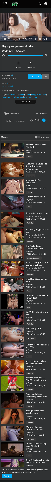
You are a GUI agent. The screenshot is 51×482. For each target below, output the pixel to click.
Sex (44, 94)
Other (29, 157)
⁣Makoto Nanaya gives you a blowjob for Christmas (36, 363)
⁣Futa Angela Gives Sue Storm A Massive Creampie (36, 166)
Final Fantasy (12, 94)
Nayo (21, 94)
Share (18, 67)
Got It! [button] (7, 476)
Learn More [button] (30, 472)
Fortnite (30, 223)
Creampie (30, 176)
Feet (4, 97)
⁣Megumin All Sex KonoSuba (33, 181)
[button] (46, 3)
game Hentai (7, 86)
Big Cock (11, 97)
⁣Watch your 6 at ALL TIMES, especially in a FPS (36, 380)
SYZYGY (6, 75)
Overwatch (31, 338)
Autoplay (45, 137)
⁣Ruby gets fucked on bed (37, 213)
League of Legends (33, 258)
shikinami (29, 399)
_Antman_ (30, 150)
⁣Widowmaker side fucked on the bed (34, 428)
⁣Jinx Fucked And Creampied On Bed (34, 247)
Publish (38, 120)
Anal (28, 307)
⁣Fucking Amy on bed (35, 196)
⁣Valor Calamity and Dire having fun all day (37, 263)
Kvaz (28, 185)
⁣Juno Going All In (33, 328)
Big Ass (19, 97)
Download (30, 67)
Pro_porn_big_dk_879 (35, 216)
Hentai (29, 192)
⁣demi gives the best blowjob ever (35, 411)
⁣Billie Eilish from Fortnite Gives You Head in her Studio (37, 462)
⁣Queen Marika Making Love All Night (36, 444)
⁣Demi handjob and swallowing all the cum (36, 395)
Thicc (35, 97)
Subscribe (35, 77)
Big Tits (27, 97)
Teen (9, 83)
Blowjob (30, 373)
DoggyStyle (36, 94)
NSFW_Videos (32, 169)
